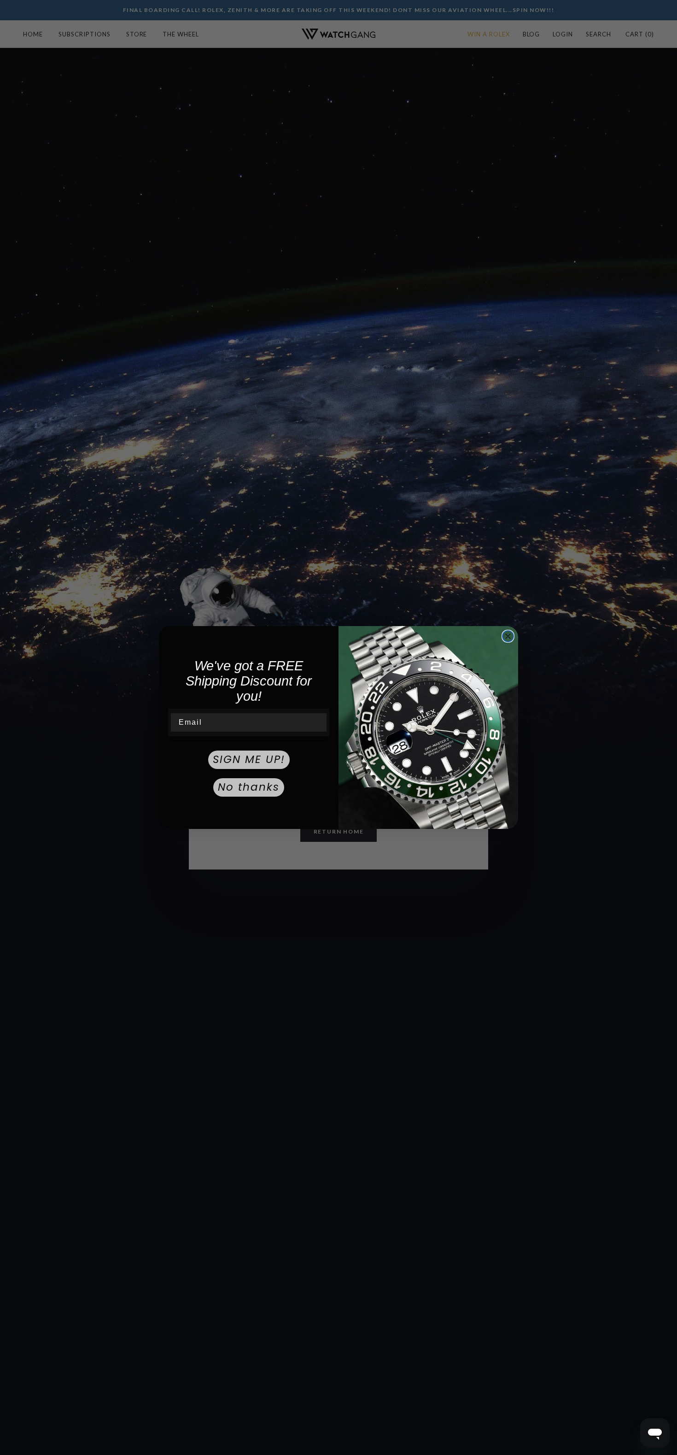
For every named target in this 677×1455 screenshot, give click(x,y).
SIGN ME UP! (249, 759)
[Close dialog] (508, 636)
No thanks (249, 787)
